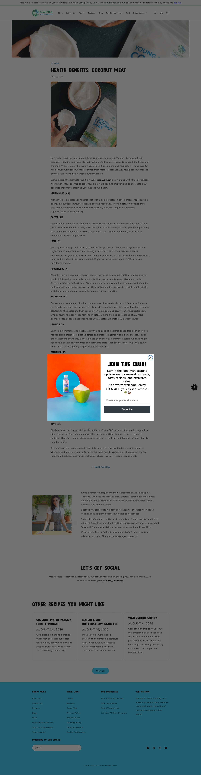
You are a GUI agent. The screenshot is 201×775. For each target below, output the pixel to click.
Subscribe (127, 409)
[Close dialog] (150, 357)
